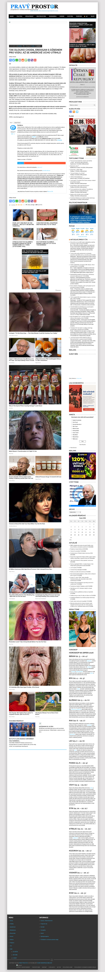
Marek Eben (75, 436)
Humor (62, 16)
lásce (78, 688)
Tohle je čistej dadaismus (76, 176)
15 (90, 529)
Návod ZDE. (50, 191)
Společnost (29, 16)
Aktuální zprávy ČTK (79, 240)
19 (78, 532)
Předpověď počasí (82, 236)
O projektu (43, 930)
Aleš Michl (75, 434)
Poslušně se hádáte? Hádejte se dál (78, 586)
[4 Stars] (21, 205)
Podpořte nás (44, 923)
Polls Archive (73, 447)
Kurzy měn (79, 378)
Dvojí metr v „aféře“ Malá (76, 169)
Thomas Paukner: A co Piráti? (77, 173)
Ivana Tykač (75, 432)
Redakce (20, 46)
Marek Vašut (76, 428)
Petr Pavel (75, 422)
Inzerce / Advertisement (46, 920)
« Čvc (70, 539)
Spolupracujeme (45, 936)
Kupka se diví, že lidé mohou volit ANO (79, 194)
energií (73, 671)
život (75, 750)
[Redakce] (13, 130)
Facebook (70, 112)
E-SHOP (15, 958)
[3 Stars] (20, 205)
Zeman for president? (75, 551)
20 (82, 532)
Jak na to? (39, 167)
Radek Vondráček (77, 420)
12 (78, 529)
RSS (74, 112)
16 (93, 529)
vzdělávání (75, 838)
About (11, 122)
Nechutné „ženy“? (74, 166)
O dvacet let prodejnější (76, 569)
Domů (12, 16)
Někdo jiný (75, 439)
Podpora (79, 16)
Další (92, 16)
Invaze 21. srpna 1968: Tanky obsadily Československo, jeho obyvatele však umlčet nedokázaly (81, 579)
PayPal (34, 136)
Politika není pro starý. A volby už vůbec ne (80, 595)
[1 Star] (16, 205)
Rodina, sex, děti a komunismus (77, 571)
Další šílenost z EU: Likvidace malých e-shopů (81, 588)
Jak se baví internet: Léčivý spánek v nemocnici (81, 560)
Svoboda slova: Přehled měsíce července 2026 (81, 553)
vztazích (89, 667)
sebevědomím (79, 671)
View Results (82, 444)
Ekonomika (52, 16)
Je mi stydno (73, 567)
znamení (89, 725)
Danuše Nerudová (77, 424)
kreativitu (89, 660)
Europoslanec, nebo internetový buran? (79, 185)
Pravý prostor (23, 963)
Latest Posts (17, 122)
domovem (72, 734)
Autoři (42, 933)
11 (75, 529)
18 (75, 532)
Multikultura (41, 16)
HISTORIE (15, 954)
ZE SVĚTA (15, 951)
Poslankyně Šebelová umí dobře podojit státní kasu (82, 198)
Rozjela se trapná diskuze (76, 549)
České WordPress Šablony (44, 963)
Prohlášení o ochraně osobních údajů (49, 939)
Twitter (77, 112)
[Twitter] (14, 134)
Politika (19, 16)
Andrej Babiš (76, 430)
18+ (87, 16)
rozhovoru (73, 709)
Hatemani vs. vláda (46, 726)
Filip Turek (75, 426)
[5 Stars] (23, 205)
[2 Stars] (18, 205)
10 (71, 529)
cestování (79, 709)
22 (90, 532)
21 (86, 532)
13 (82, 529)
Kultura (70, 16)
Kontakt (42, 927)
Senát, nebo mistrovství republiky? (78, 601)
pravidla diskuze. (46, 170)
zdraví (91, 673)
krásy (91, 787)
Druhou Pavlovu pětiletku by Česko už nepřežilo (81, 592)
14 (86, 529)
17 (71, 532)
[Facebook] (12, 134)
